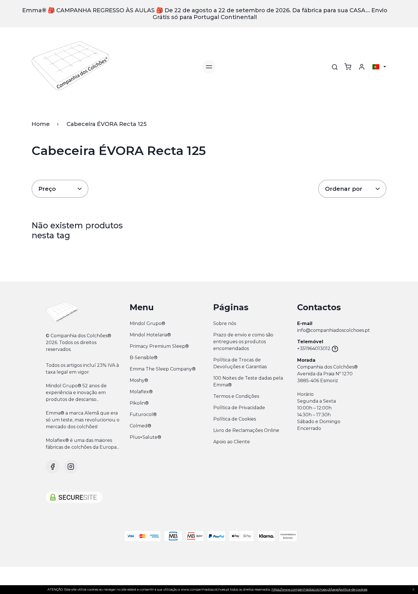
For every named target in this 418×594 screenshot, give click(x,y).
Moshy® (139, 380)
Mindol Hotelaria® (150, 335)
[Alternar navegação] (209, 67)
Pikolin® (139, 403)
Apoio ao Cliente (231, 441)
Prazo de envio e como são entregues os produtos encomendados (243, 341)
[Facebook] (52, 466)
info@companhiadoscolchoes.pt (333, 330)
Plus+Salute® (145, 437)
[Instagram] (71, 466)
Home (41, 124)
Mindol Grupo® (147, 323)
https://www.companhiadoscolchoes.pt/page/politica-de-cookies (319, 589)
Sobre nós (224, 323)
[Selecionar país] (379, 67)
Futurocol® (143, 414)
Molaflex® (141, 391)
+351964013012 (313, 348)
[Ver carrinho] (347, 66)
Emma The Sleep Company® (163, 369)
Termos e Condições (236, 396)
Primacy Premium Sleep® (159, 346)
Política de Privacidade (239, 407)
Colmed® (140, 426)
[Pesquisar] (334, 67)
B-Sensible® (144, 357)
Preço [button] (47, 188)
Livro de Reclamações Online (246, 430)
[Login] (361, 66)
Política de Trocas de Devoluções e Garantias (240, 363)
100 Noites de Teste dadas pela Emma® (248, 381)
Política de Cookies (234, 419)
